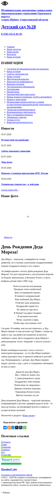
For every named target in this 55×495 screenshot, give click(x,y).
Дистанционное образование (21, 87)
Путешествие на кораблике (15, 140)
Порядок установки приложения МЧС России (24, 173)
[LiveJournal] (20, 427)
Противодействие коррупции (21, 94)
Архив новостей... (10, 190)
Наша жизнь (13, 52)
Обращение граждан (17, 117)
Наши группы (13, 76)
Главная (10, 47)
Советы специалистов (17, 74)
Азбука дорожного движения (15, 151)
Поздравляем (13, 89)
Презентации (13, 92)
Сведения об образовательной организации (28, 69)
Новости (8, 237)
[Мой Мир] (13, 427)
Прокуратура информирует (20, 81)
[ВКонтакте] (5, 427)
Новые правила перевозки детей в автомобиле (29, 97)
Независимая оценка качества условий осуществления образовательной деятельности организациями (29, 104)
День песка (6, 162)
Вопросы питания (15, 84)
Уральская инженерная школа (21, 109)
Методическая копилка (18, 79)
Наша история (13, 57)
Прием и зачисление (16, 99)
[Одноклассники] (9, 427)
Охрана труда (13, 120)
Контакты (11, 54)
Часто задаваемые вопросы (20, 115)
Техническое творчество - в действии (20, 184)
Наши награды (14, 49)
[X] (16, 427)
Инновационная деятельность (21, 112)
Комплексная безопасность (20, 122)
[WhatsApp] (24, 427)
